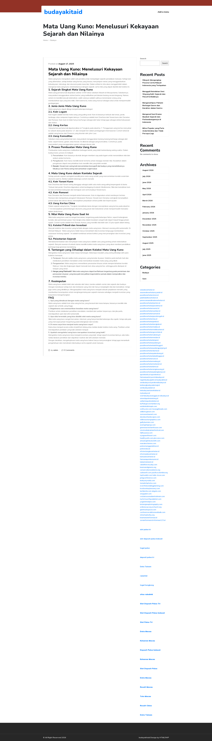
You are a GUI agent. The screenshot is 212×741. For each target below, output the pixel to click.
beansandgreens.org (148, 467)
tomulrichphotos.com (148, 483)
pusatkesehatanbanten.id (150, 303)
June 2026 (146, 182)
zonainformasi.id (146, 520)
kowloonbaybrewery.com (150, 488)
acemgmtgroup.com (147, 425)
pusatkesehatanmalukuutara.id (152, 329)
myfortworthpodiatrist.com (150, 499)
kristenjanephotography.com (151, 504)
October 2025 (148, 231)
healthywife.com (146, 438)
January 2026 (148, 213)
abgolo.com (156, 491)
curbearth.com (145, 472)
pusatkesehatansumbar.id (150, 311)
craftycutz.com (146, 409)
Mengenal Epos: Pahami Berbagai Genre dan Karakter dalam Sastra (152, 105)
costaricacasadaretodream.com (152, 496)
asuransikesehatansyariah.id (151, 292)
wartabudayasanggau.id (149, 396)
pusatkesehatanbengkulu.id (150, 324)
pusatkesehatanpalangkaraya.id (152, 372)
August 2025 (147, 243)
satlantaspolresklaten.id (149, 401)
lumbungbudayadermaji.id (150, 385)
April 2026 (146, 194)
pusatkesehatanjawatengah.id (152, 316)
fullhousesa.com (146, 433)
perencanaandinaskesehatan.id (152, 300)
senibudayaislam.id (147, 388)
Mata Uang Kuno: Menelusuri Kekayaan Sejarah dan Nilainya (85, 72)
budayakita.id (162, 380)
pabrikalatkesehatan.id (149, 298)
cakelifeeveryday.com (148, 464)
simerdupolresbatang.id (149, 398)
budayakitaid (56, 12)
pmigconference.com (148, 478)
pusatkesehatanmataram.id (151, 364)
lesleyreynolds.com (147, 480)
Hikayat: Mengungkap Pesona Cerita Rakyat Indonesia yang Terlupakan (154, 82)
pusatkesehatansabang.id (150, 335)
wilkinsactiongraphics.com (150, 419)
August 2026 (147, 170)
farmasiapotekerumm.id (149, 459)
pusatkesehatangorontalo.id (151, 332)
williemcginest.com (147, 411)
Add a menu (163, 12)
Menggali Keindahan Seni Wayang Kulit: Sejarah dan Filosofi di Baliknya (153, 94)
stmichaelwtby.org (147, 515)
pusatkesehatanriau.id (148, 319)
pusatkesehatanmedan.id (150, 337)
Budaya (145, 273)
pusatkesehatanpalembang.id (151, 353)
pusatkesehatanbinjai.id (149, 340)
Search (143, 58)
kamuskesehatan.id (147, 456)
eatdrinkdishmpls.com (148, 406)
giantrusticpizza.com (148, 509)
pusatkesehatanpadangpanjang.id (153, 348)
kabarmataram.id (146, 462)
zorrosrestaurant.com (148, 414)
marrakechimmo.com (148, 443)
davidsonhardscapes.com (150, 417)
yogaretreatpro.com (148, 502)
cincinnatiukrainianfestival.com (152, 430)
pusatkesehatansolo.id (149, 358)
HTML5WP (164, 737)
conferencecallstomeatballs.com (152, 512)
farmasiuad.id (145, 377)
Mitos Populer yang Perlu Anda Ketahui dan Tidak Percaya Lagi (153, 131)
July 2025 (146, 249)
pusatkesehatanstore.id (149, 295)
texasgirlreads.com (159, 409)
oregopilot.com (145, 494)
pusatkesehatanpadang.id (150, 343)
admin (55, 350)
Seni (144, 279)
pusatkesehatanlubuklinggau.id (152, 356)
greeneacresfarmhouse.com (151, 427)
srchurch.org (156, 507)
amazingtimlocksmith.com (150, 441)
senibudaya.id (145, 382)
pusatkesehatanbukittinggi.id (151, 345)
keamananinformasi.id (148, 517)
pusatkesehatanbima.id (149, 366)
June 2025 (146, 255)
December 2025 (149, 219)
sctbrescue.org (145, 507)
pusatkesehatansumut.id (149, 308)
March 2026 (147, 200)
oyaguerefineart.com (148, 435)
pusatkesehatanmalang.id (150, 361)
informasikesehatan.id (148, 454)
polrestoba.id (145, 449)
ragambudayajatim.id (148, 380)
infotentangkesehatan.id (149, 451)
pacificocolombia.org (160, 472)
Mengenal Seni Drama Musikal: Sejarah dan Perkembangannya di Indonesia (152, 118)
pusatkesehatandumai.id (149, 351)
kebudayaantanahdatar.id (150, 390)
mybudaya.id (145, 393)
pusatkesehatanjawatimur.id (151, 306)
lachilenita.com (145, 491)
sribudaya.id (164, 396)
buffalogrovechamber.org (150, 404)
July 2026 (146, 176)
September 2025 (149, 237)
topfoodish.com (146, 475)
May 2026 (146, 188)
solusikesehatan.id (147, 290)
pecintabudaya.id (157, 377)
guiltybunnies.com (147, 422)
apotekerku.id (145, 374)
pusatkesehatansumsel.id (150, 313)
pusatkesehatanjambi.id (149, 321)
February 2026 (148, 207)
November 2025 (149, 225)
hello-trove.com (159, 475)
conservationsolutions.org (150, 470)
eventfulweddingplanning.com (152, 486)
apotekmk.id (155, 374)
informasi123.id (159, 520)
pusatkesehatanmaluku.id (150, 327)
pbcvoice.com (159, 438)
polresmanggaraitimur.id (149, 446)
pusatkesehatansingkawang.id (152, 369)
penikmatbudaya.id (158, 382)
